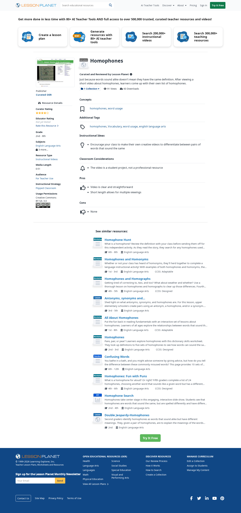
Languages (89, 470)
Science (115, 461)
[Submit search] (110, 5)
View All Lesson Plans (95, 483)
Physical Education (93, 479)
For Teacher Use (44, 178)
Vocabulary (115, 126)
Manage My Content (198, 470)
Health (86, 461)
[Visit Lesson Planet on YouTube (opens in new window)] (214, 498)
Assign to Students (197, 465)
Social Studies (119, 465)
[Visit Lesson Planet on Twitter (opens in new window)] (199, 498)
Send (60, 480)
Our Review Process (156, 461)
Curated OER (44, 94)
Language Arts (91, 465)
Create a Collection (156, 474)
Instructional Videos (47, 159)
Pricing (193, 5)
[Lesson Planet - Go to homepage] (38, 5)
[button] (55, 126)
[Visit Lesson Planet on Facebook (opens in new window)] (191, 498)
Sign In (203, 5)
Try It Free (218, 5)
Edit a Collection (196, 461)
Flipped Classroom (46, 188)
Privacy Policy (56, 498)
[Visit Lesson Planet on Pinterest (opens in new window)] (222, 498)
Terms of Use (74, 498)
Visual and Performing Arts (120, 476)
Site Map (40, 498)
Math (86, 474)
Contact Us (23, 498)
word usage (115, 108)
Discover (167, 5)
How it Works (153, 465)
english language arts (152, 126)
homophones (98, 108)
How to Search (153, 470)
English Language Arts (48, 145)
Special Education (121, 470)
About (180, 5)
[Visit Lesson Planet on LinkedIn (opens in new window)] (206, 498)
